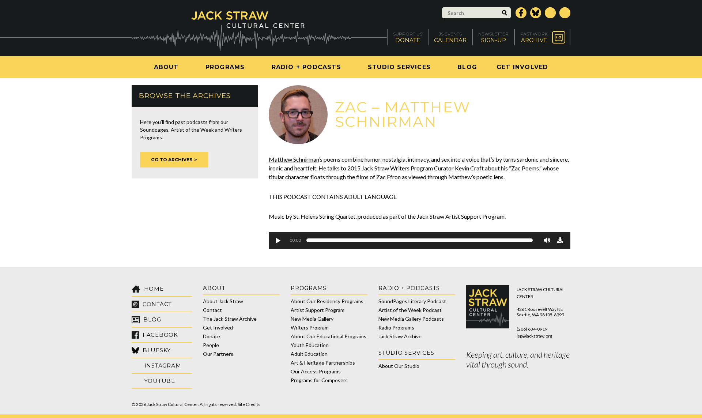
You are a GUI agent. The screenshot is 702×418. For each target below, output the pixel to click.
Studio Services (399, 67)
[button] (278, 240)
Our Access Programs (316, 371)
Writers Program (310, 327)
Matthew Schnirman (294, 159)
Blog (467, 67)
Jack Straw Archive (400, 336)
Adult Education (309, 354)
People (211, 345)
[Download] (560, 240)
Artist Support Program (317, 310)
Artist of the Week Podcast (410, 310)
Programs (225, 67)
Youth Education (310, 345)
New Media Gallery (312, 319)
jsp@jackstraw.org (534, 336)
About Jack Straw (223, 301)
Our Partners (218, 354)
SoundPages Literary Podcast (412, 301)
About (166, 67)
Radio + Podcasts (306, 67)
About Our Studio (398, 366)
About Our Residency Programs (327, 301)
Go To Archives (171, 159)
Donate (211, 336)
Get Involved (522, 67)
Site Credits (249, 404)
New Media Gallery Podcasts (411, 319)
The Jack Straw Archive (230, 319)
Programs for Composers (319, 380)
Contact (212, 310)
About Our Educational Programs (328, 336)
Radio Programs (396, 327)
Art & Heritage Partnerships (323, 362)
